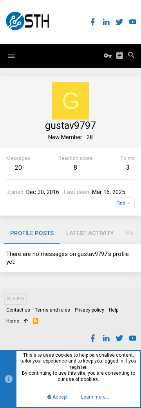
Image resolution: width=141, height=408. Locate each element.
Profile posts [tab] (32, 233)
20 (18, 167)
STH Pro (15, 298)
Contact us (18, 310)
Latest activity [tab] (90, 233)
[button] (11, 56)
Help (113, 310)
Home (12, 321)
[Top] (26, 321)
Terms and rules (52, 310)
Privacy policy (89, 310)
